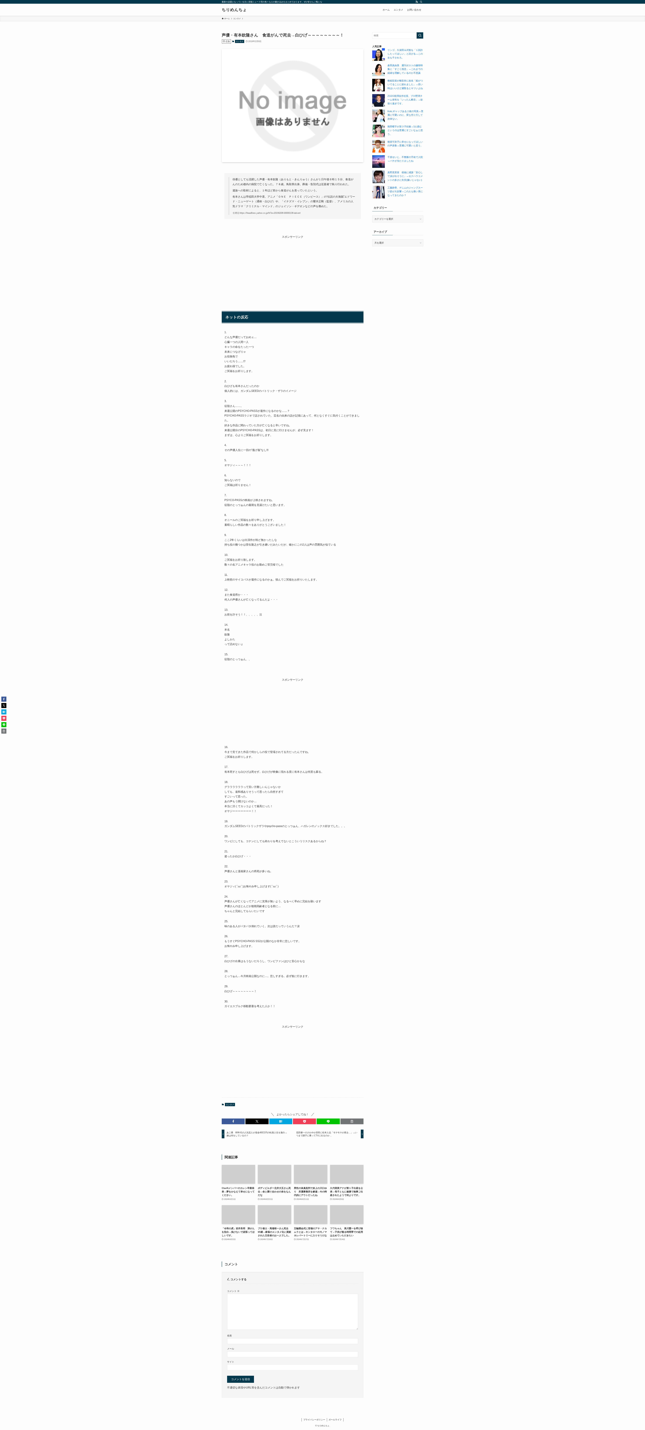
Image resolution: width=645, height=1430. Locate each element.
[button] (233, 1121)
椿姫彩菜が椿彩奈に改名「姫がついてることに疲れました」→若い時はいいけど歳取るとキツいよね (405, 84)
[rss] (417, 2)
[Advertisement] (292, 268)
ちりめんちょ (234, 10)
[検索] (421, 2)
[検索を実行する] (420, 35)
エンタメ (239, 41)
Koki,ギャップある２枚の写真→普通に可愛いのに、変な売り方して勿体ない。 (405, 115)
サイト (230, 1361)
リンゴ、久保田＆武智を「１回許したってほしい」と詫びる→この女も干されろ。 (405, 54)
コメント (233, 1291)
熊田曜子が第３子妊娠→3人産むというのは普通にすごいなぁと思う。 (405, 130)
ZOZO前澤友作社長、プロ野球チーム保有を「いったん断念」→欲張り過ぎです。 (405, 100)
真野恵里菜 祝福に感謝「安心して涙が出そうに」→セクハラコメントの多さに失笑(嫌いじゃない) (405, 176)
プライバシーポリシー (314, 1419)
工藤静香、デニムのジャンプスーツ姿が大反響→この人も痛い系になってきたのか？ (405, 191)
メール (230, 1348)
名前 (229, 1335)
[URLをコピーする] (351, 1121)
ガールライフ (335, 1419)
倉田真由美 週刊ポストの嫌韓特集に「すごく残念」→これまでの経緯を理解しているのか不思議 (405, 69)
